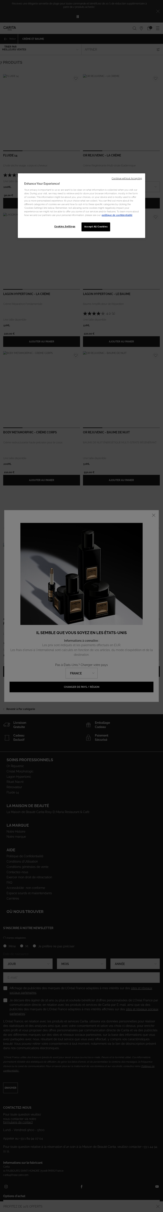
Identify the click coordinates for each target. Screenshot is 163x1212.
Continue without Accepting (127, 178)
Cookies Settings (64, 226)
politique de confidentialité (117, 215)
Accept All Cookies (95, 226)
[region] (81, 205)
